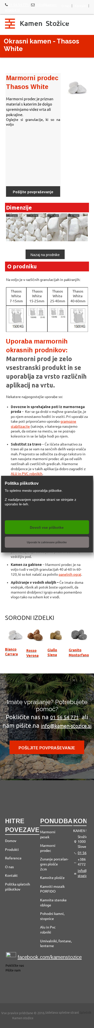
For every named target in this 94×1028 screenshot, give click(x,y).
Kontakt (11, 875)
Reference (13, 858)
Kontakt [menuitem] (80, 6)
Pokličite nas (15, 965)
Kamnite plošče (52, 878)
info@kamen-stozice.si (66, 726)
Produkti (12, 850)
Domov (10, 841)
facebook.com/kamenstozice (50, 957)
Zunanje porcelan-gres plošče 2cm (54, 864)
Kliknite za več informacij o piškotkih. (33, 513)
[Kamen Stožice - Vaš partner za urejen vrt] (37, 25)
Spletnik (85, 1012)
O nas (9, 867)
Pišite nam (13, 970)
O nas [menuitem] (65, 6)
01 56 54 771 (18, 5)
